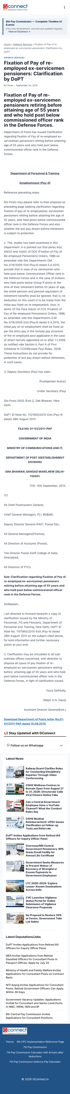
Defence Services (22, 44)
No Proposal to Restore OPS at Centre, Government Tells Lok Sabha (44, 1065)
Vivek (10, 85)
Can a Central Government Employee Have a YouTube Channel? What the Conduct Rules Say (44, 953)
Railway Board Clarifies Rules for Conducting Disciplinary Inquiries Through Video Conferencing (44, 919)
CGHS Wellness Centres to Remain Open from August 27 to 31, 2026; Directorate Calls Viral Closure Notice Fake (45, 936)
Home (7, 44)
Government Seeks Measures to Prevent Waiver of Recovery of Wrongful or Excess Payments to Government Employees (45, 1015)
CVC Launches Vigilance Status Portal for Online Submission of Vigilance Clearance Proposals (41, 1048)
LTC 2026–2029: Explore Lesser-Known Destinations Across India (44, 1033)
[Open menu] (64, 7)
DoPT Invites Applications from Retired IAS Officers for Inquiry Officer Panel (33, 983)
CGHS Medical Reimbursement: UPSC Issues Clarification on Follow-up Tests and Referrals (45, 969)
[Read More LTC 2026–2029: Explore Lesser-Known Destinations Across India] (15, 1032)
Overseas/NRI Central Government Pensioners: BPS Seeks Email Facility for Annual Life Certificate (44, 996)
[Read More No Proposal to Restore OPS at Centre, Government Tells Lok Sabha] (15, 1064)
